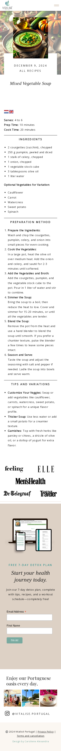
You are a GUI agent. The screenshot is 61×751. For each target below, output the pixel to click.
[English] (11, 111)
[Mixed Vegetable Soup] (30, 37)
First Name (13, 625)
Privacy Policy (46, 731)
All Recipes (30, 70)
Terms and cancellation (30, 735)
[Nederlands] (6, 111)
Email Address (16, 612)
